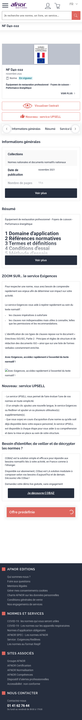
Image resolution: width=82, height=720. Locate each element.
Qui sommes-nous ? (19, 576)
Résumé (50, 128)
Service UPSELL (70, 128)
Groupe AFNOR (16, 660)
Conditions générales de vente (25, 599)
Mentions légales (17, 586)
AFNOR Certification (19, 665)
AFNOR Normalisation (20, 670)
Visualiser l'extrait (46, 105)
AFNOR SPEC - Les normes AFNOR (27, 634)
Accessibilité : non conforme (23, 683)
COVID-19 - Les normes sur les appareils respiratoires (38, 625)
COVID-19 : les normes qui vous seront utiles (33, 621)
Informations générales (26, 128)
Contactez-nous (16, 700)
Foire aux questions (18, 581)
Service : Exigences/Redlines (23, 639)
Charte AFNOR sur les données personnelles (33, 595)
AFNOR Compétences (20, 674)
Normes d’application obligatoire (26, 630)
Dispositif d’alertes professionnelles (28, 679)
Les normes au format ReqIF (24, 644)
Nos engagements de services (24, 604)
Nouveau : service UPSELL (40, 116)
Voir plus (67, 93)
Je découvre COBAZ (41, 493)
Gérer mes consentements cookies (27, 590)
